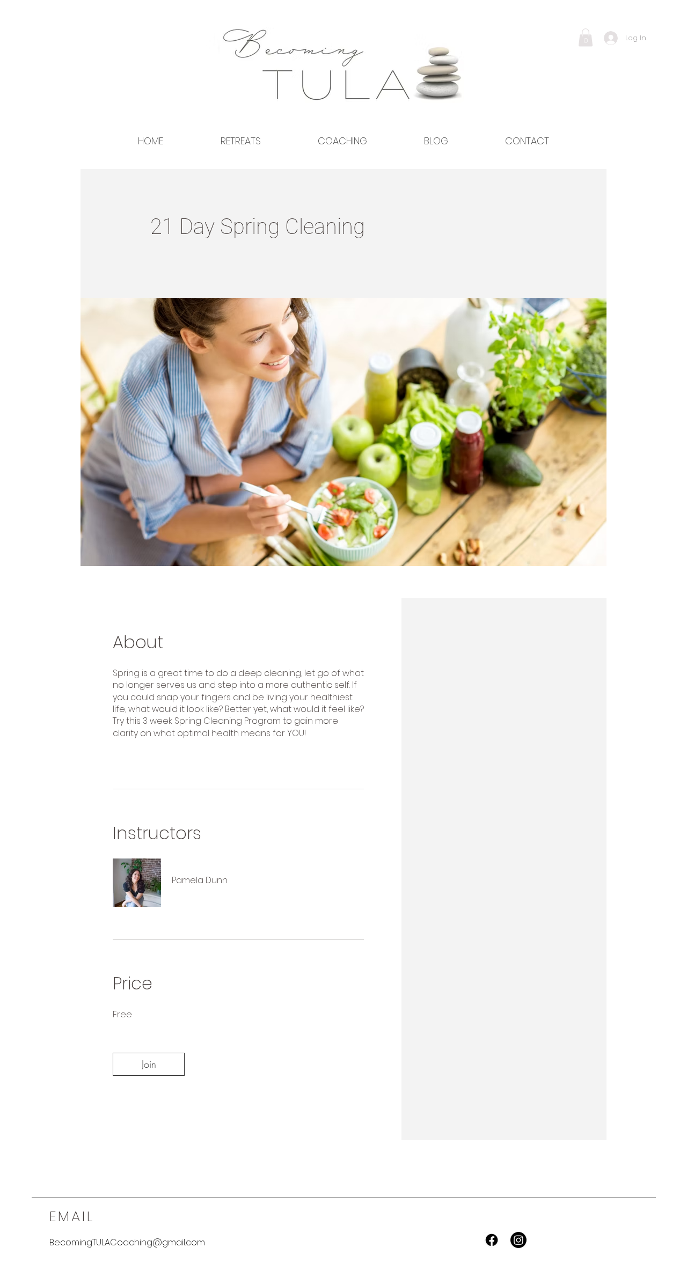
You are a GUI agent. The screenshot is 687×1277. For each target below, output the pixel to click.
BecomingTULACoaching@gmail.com (127, 1242)
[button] (585, 37)
